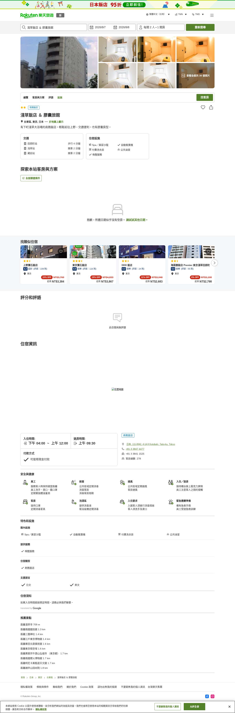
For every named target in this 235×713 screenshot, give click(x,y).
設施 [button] (59, 97)
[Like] (203, 107)
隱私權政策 (41, 709)
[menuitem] (158, 14)
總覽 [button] (25, 97)
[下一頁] (214, 263)
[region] (117, 707)
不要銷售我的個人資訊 (133, 686)
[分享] (211, 107)
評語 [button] (51, 97)
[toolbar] (112, 27)
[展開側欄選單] (212, 15)
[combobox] (53, 27)
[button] (37, 15)
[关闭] (229, 706)
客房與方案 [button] (38, 97)
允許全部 (194, 706)
